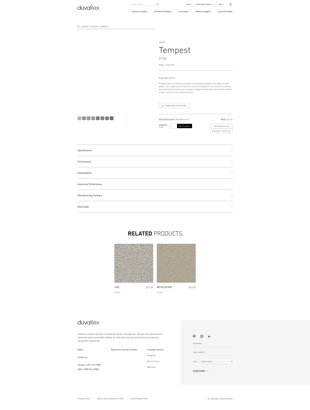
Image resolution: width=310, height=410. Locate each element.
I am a (195, 361)
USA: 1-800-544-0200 (88, 369)
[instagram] (201, 336)
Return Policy (153, 361)
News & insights (203, 11)
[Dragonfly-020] (107, 118)
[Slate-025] (98, 118)
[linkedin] (209, 336)
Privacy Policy (84, 398)
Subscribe (199, 371)
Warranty (151, 367)
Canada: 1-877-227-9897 (89, 365)
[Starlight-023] (112, 118)
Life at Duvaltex (225, 11)
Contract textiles (139, 11)
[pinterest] (194, 336)
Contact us (82, 357)
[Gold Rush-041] (102, 118)
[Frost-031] (89, 118)
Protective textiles (162, 11)
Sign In (221, 4)
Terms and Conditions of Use (110, 398)
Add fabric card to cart (221, 131)
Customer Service (155, 349)
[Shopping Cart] (230, 4)
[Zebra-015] (79, 118)
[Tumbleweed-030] (93, 118)
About (189, 4)
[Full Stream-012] (84, 118)
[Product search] (157, 4)
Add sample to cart (221, 126)
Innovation (183, 11)
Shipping (151, 355)
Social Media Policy (139, 398)
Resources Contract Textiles (124, 349)
